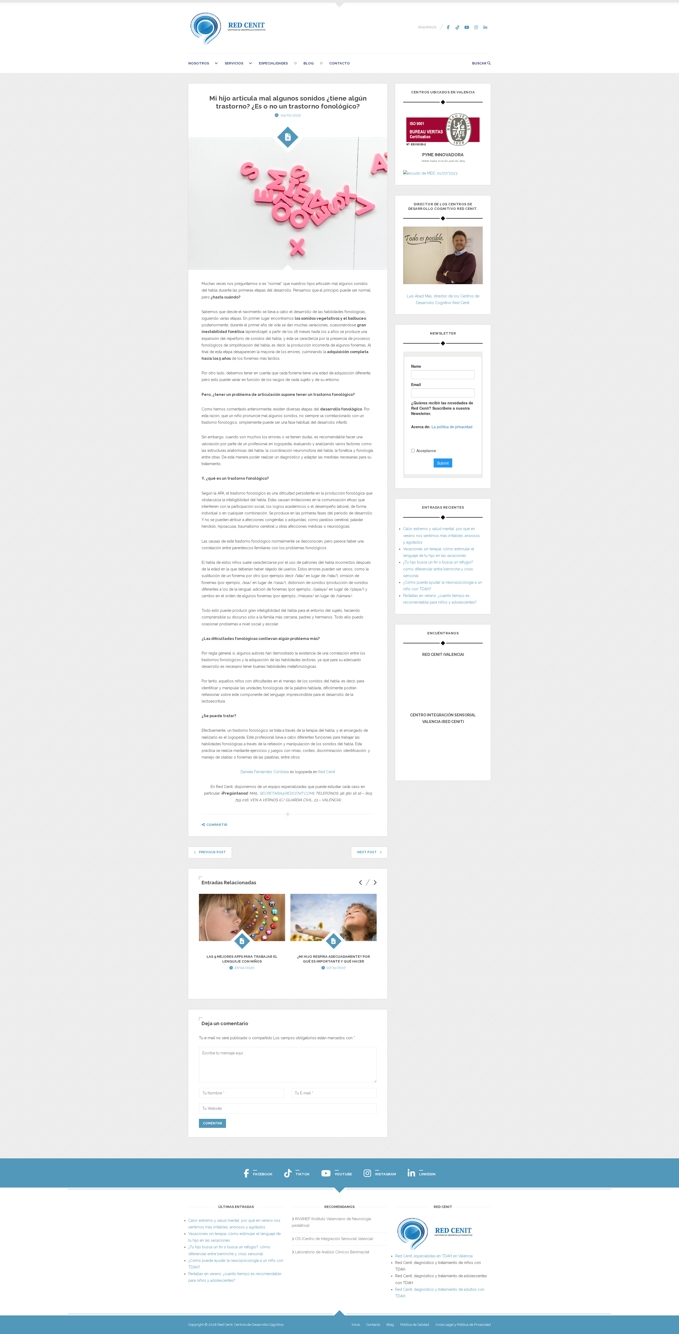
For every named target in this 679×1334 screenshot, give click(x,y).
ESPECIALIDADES (273, 63)
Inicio (356, 1325)
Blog (308, 63)
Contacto (339, 63)
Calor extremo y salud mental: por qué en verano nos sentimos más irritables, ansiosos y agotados (441, 535)
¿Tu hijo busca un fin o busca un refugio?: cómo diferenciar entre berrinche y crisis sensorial (438, 569)
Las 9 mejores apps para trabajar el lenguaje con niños (242, 959)
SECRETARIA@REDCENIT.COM (286, 793)
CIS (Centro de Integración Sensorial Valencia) (334, 1239)
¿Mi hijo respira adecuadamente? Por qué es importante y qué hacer (333, 959)
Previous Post (212, 852)
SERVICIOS (234, 63)
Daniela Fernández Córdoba (265, 772)
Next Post (367, 852)
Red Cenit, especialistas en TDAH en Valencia (434, 1256)
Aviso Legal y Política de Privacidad (463, 1325)
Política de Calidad (414, 1325)
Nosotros (198, 63)
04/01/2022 (291, 115)
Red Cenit (326, 772)
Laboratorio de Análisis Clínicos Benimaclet (332, 1252)
